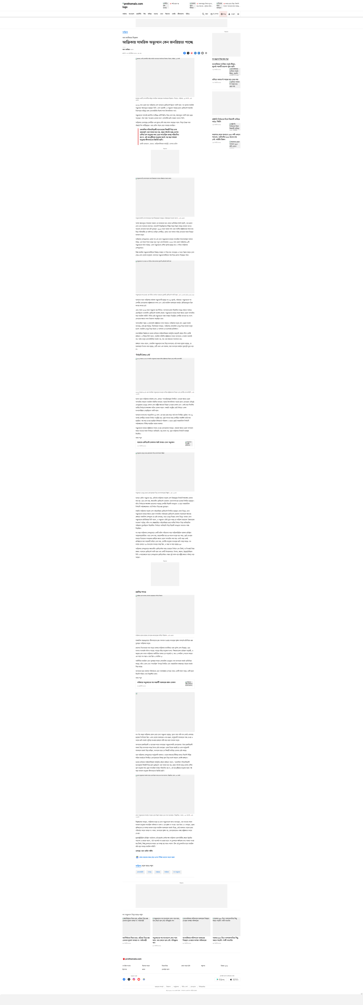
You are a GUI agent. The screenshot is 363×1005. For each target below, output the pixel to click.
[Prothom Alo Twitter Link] (129, 979)
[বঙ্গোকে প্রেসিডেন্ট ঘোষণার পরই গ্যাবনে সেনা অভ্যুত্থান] (189, 443)
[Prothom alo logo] (132, 959)
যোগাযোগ (193, 987)
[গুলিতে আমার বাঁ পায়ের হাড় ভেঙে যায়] (234, 84)
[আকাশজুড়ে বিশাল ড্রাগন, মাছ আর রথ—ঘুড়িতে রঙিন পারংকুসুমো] (193, 5)
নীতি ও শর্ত (185, 987)
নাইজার (158, 872)
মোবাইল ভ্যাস (165, 969)
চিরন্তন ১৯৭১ (224, 966)
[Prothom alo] (135, 5)
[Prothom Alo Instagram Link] (134, 979)
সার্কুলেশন (176, 987)
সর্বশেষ (125, 14)
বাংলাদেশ (131, 14)
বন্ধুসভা (203, 966)
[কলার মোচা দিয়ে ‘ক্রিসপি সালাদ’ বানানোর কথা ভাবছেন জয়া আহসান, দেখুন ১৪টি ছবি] (220, 5)
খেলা (161, 14)
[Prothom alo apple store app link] (234, 979)
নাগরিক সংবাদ (127, 966)
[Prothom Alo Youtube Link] (139, 979)
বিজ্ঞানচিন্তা (165, 966)
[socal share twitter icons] (188, 54)
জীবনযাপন (181, 14)
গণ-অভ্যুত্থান (176, 872)
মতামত (156, 14)
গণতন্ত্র (149, 872)
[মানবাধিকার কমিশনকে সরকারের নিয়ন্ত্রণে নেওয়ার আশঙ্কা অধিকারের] (196, 927)
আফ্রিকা (125, 32)
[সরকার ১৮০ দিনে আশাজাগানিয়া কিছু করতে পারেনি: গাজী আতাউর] (226, 927)
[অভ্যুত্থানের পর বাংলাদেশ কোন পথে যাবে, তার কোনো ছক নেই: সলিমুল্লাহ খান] (166, 927)
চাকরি (173, 14)
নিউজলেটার (202, 987)
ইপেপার (125, 969)
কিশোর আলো (146, 966)
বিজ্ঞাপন (168, 987)
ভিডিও (188, 14)
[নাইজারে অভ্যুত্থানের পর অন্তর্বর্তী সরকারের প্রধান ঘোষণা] (189, 683)
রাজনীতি (138, 14)
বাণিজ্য (150, 14)
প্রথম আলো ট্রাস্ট (186, 966)
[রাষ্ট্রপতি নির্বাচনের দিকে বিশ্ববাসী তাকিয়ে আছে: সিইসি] (234, 126)
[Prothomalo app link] (220, 979)
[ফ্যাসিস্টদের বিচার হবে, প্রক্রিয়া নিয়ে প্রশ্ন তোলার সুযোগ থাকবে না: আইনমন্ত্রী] (136, 927)
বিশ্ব (144, 14)
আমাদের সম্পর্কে (159, 987)
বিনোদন (167, 14)
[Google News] (144, 980)
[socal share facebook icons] (185, 54)
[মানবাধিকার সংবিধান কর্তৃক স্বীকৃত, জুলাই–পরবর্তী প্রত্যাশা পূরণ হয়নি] (234, 71)
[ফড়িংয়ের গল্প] (166, 5)
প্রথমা (143, 969)
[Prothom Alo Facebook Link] (125, 979)
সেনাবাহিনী (140, 872)
